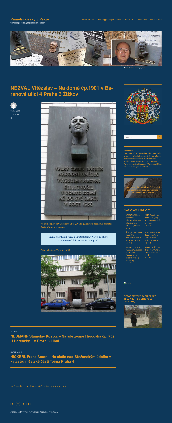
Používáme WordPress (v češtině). (44, 412)
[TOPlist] (128, 283)
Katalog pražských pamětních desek (114, 19)
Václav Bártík (15, 111)
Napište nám (156, 19)
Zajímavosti (141, 19)
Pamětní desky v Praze (29, 19)
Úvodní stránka (87, 19)
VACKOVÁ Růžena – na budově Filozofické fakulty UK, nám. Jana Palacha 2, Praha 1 (134, 220)
